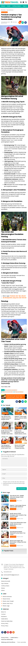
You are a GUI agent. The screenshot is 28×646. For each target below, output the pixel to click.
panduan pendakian (12, 390)
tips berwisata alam (8, 392)
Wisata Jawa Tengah (8, 601)
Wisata (3, 588)
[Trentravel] (9, 2)
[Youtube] (10, 632)
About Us (3, 612)
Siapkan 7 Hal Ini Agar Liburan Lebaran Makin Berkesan (21, 418)
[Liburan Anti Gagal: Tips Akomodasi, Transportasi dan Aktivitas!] (21, 440)
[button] (21, 2)
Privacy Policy (4, 623)
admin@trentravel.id (5, 22)
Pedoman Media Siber (7, 621)
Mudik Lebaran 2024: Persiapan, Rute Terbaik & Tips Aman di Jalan (6, 432)
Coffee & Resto (5, 586)
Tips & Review (4, 12)
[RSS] (13, 632)
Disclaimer (4, 616)
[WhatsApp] (25, 401)
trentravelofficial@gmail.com (11, 575)
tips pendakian (19, 392)
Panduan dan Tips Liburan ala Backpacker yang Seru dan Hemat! (14, 297)
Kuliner (3, 590)
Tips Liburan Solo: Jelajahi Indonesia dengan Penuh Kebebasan (6, 418)
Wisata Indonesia (7, 596)
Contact (3, 614)
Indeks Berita (4, 619)
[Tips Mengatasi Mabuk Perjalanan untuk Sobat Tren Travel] (7, 440)
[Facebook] (17, 401)
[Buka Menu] (23, 2)
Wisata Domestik (5, 581)
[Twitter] (19, 401)
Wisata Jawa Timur (8, 603)
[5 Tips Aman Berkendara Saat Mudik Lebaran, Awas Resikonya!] (21, 425)
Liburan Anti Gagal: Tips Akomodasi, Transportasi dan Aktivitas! (20, 447)
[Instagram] (8, 632)
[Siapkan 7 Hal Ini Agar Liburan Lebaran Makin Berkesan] (21, 411)
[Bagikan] (25, 22)
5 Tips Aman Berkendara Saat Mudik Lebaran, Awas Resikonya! (20, 432)
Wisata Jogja (6, 606)
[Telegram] (22, 401)
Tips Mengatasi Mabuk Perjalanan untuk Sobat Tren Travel (6, 447)
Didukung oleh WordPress (8, 642)
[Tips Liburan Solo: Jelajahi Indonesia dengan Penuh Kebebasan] (7, 411)
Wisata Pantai (6, 599)
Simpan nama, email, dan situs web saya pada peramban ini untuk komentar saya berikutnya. (14, 483)
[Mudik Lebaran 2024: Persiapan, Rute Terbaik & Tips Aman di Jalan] (7, 425)
